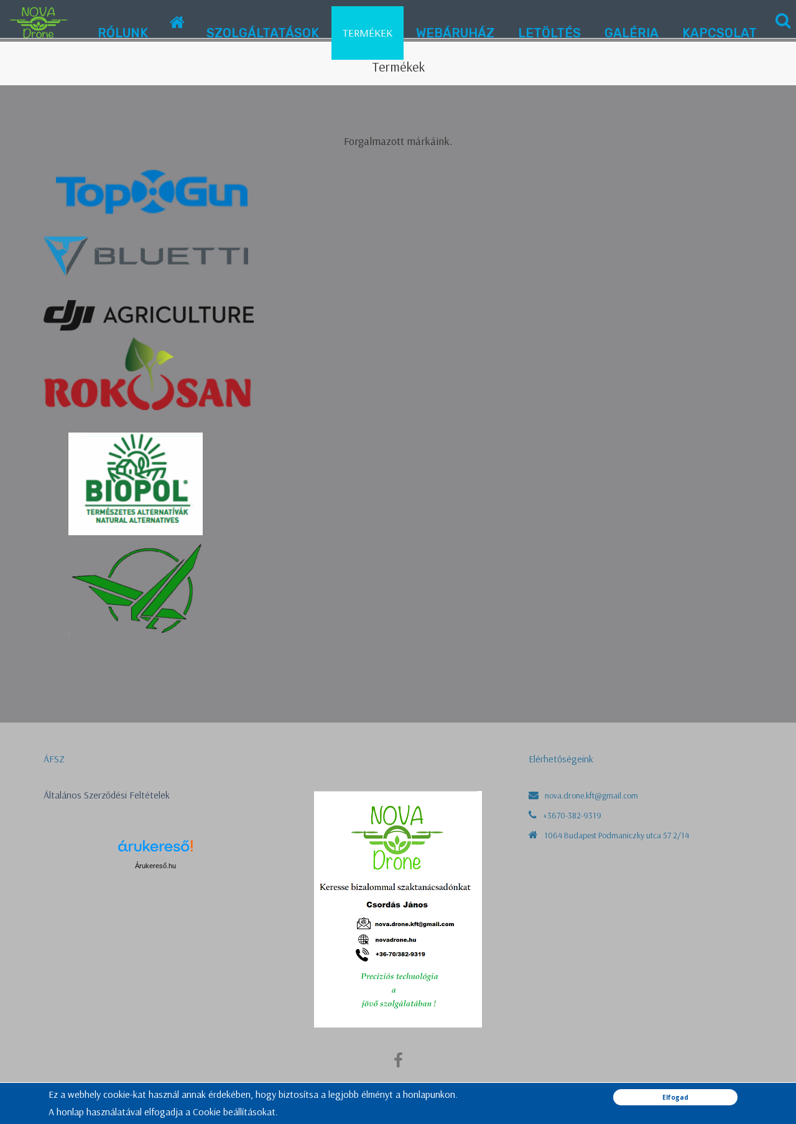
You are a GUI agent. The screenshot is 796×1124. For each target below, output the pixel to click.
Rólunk (123, 33)
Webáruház (455, 33)
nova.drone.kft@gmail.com (591, 795)
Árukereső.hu (155, 865)
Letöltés (549, 33)
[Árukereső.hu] (155, 850)
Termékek (367, 33)
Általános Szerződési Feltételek (107, 795)
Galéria (631, 33)
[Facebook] (398, 1063)
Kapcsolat (719, 33)
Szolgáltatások (262, 33)
